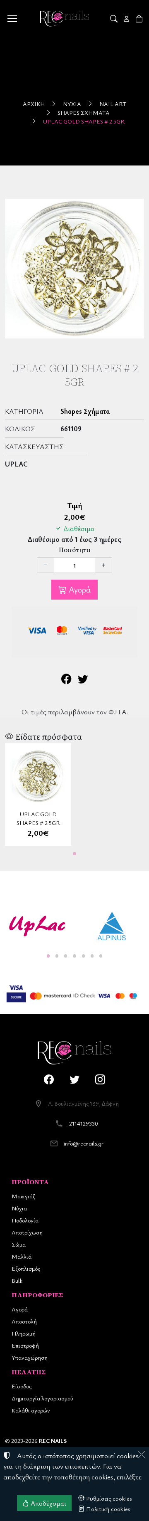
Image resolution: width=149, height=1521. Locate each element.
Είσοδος (21, 1386)
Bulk (17, 1280)
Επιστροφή (25, 1345)
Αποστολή (24, 1321)
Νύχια (72, 104)
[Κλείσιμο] (141, 1454)
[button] (114, 19)
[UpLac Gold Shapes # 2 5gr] (74, 268)
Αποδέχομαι (47, 1503)
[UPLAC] (37, 926)
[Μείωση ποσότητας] (45, 565)
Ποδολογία (25, 1220)
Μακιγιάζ (23, 1196)
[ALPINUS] (111, 926)
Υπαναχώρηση (30, 1357)
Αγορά (79, 589)
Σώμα (19, 1244)
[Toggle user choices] (127, 18)
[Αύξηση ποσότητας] (103, 565)
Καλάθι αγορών (31, 1410)
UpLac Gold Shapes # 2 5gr (84, 121)
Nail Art (112, 104)
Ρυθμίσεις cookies (108, 1498)
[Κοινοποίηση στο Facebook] (66, 679)
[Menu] (12, 18)
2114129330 (83, 1123)
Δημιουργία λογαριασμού (42, 1398)
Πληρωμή (24, 1333)
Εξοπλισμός (26, 1268)
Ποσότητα (75, 550)
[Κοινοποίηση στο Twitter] (83, 679)
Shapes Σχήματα (84, 112)
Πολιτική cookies (107, 1508)
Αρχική (34, 104)
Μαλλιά (21, 1256)
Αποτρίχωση (27, 1232)
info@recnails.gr (83, 1143)
